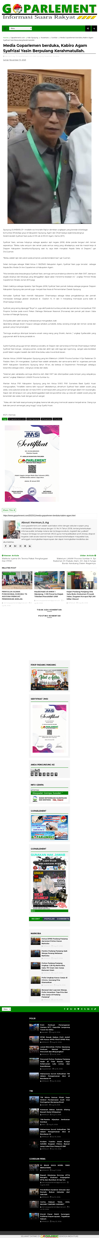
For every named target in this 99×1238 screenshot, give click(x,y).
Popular (49, 919)
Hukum (71, 574)
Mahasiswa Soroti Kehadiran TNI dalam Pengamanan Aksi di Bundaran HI (55, 1076)
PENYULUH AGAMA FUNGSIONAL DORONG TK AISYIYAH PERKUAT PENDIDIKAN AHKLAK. (14, 595)
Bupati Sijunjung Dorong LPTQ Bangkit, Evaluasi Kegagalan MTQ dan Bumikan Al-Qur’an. (55, 1177)
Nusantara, (48, 56)
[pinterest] (75, 1009)
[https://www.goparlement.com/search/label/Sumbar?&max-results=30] (49, 883)
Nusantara (45, 38)
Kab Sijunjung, (38, 56)
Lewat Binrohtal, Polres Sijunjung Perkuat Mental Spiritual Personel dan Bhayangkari (55, 1049)
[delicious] (95, 1009)
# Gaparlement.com (17, 419)
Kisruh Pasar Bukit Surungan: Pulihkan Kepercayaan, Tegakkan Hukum (55, 1216)
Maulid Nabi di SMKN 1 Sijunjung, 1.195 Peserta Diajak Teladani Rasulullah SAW (48, 594)
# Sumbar (57, 419)
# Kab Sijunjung (33, 419)
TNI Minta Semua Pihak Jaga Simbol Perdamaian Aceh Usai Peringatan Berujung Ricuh (55, 1099)
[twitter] (67, 1009)
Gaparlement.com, (25, 56)
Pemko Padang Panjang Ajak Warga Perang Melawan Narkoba (54, 953)
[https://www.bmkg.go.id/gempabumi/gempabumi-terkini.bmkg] (35, 790)
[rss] (85, 1009)
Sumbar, (56, 56)
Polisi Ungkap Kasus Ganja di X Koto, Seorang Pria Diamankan (54, 980)
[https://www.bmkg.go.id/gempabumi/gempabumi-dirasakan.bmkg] (49, 798)
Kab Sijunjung (33, 38)
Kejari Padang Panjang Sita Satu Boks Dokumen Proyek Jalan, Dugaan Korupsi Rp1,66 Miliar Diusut (81, 595)
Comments (63, 919)
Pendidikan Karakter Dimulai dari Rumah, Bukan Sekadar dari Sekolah (55, 1192)
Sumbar (54, 38)
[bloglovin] (78, 1009)
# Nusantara (46, 419)
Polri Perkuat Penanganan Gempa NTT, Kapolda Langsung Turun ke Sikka (55, 1027)
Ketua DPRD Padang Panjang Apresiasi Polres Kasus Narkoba (55, 941)
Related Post (9, 568)
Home (5, 38)
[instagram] (92, 1009)
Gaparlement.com (17, 38)
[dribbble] (81, 1009)
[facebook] (65, 1009)
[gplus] (71, 1009)
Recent (36, 919)
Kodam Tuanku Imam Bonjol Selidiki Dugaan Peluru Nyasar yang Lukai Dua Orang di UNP (55, 1144)
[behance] (88, 1009)
